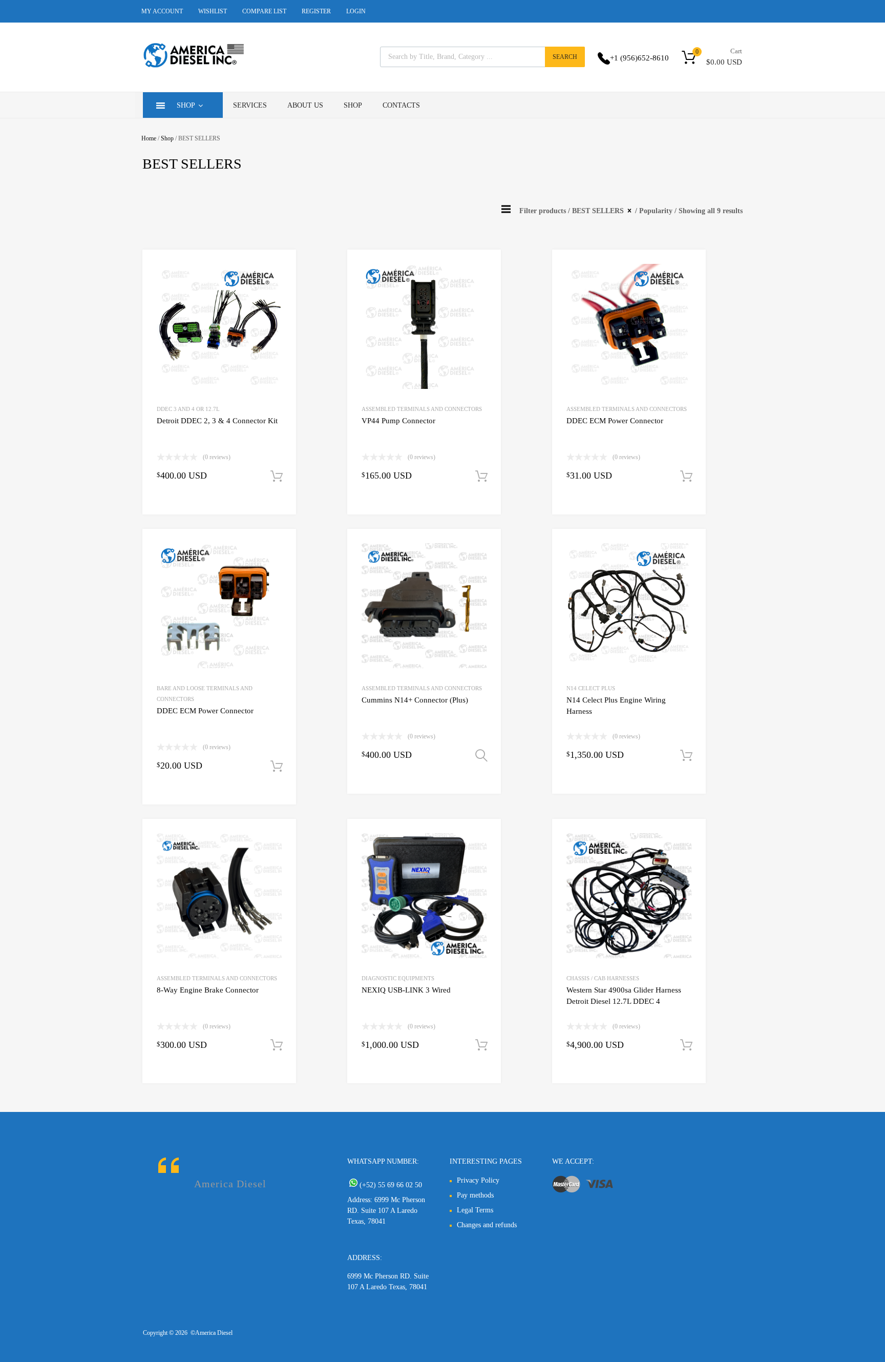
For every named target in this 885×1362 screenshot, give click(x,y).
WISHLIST (212, 11)
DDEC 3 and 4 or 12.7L (188, 409)
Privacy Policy (478, 1180)
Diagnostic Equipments (398, 978)
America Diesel (230, 1183)
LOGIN (356, 11)
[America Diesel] (194, 69)
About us (305, 105)
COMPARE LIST (264, 11)
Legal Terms (475, 1210)
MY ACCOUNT (162, 11)
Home (148, 138)
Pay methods (475, 1195)
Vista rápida (279, 267)
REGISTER (316, 11)
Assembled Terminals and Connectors (422, 409)
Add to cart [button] (276, 476)
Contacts (401, 105)
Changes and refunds (487, 1225)
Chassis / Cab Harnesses (602, 978)
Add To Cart (481, 755)
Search (565, 56)
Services (250, 105)
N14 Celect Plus (590, 688)
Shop (186, 105)
